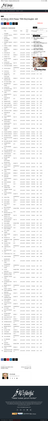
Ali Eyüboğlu (12, 374)
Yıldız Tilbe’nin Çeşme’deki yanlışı (38, 45)
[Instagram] (43, 1)
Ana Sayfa (2, 14)
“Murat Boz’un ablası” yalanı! (39, 39)
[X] (44, 1)
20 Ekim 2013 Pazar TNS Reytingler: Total (26, 368)
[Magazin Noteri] (30, 410)
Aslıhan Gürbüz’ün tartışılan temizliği (38, 49)
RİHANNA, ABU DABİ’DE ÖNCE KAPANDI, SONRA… (7, 368)
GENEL (7, 14)
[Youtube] (46, 1)
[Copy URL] (16, 23)
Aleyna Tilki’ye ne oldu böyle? (39, 52)
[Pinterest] (8, 23)
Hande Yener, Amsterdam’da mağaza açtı (40, 42)
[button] (45, 11)
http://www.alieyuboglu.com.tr (15, 375)
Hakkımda (40, 23)
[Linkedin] (11, 23)
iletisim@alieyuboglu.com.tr (25, 407)
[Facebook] (41, 1)
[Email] (13, 23)
